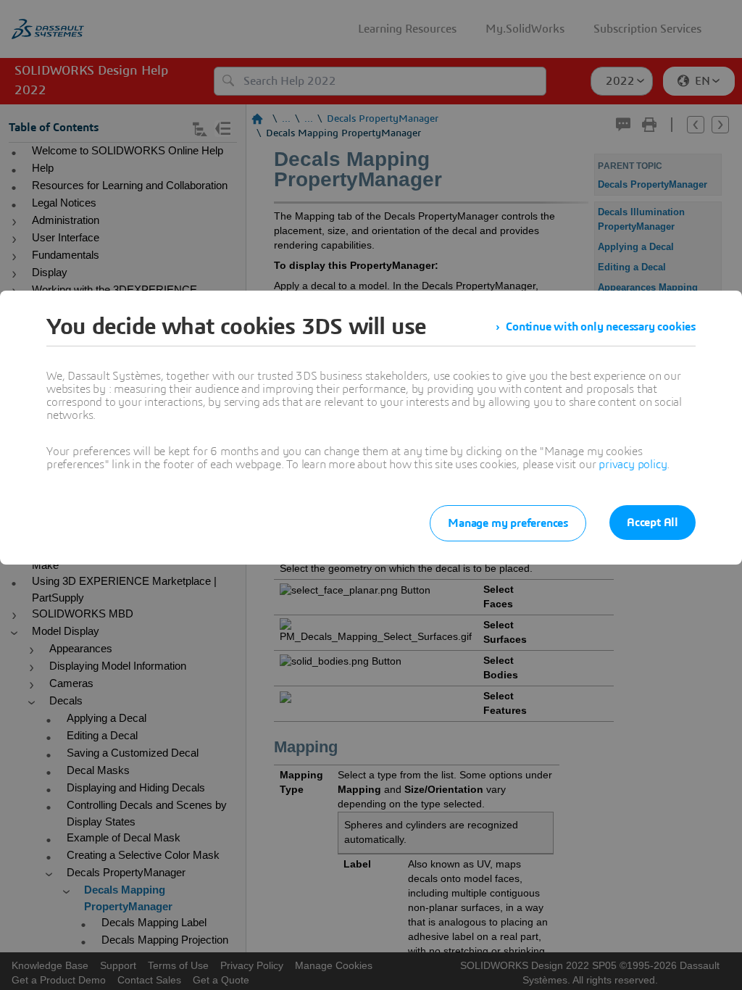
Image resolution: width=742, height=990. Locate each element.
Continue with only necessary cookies (601, 327)
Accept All (652, 522)
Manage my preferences (508, 523)
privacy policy (633, 464)
